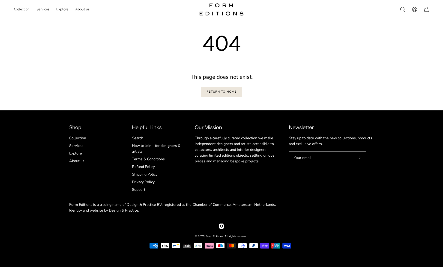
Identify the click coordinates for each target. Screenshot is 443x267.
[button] (43, 9)
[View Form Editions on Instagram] (221, 226)
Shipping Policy (144, 174)
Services (76, 145)
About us (76, 161)
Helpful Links (147, 127)
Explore (75, 153)
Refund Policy (143, 166)
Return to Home (221, 92)
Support (138, 189)
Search (137, 138)
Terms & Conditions (148, 159)
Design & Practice (123, 210)
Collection (77, 138)
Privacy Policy (143, 182)
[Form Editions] (221, 9)
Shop (75, 127)
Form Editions (214, 236)
